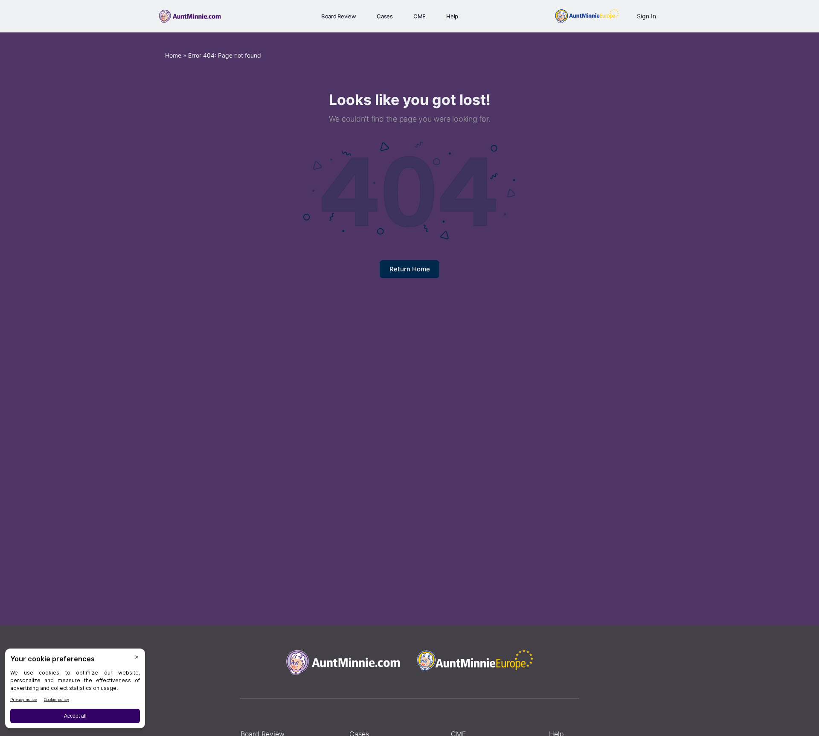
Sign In (646, 16)
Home (173, 55)
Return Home (409, 269)
